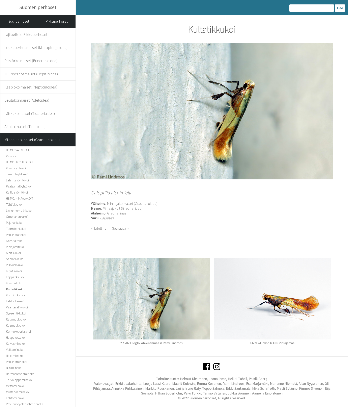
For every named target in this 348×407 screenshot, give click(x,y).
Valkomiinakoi (15, 350)
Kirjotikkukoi (14, 271)
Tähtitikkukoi (14, 204)
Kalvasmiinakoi (15, 343)
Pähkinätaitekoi (16, 235)
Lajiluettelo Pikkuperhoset (25, 34)
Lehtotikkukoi (15, 301)
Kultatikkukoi (15, 289)
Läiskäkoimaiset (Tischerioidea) (29, 113)
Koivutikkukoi (14, 283)
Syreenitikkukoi (16, 313)
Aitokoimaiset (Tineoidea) (25, 126)
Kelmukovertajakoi (18, 331)
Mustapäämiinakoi (17, 392)
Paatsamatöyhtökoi (18, 186)
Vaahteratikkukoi (17, 307)
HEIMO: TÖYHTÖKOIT (19, 162)
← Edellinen (99, 228)
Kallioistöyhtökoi (17, 192)
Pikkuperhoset (57, 21)
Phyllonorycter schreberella (24, 404)
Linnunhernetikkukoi (19, 210)
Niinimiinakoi (14, 368)
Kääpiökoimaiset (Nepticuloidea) (30, 87)
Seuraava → (120, 228)
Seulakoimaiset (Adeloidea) (26, 100)
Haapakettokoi (15, 337)
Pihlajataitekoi (15, 247)
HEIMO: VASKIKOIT (17, 150)
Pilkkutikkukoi (15, 265)
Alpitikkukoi (13, 253)
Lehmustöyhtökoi (17, 180)
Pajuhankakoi (14, 223)
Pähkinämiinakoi (16, 362)
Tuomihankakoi (16, 229)
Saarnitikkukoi (15, 259)
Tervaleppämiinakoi (19, 380)
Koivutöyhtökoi (16, 168)
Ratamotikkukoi (16, 319)
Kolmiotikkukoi (15, 295)
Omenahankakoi (17, 216)
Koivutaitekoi (14, 241)
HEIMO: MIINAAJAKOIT (19, 198)
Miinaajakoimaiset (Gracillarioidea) (32, 139)
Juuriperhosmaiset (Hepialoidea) (31, 73)
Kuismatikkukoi (15, 325)
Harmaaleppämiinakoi (20, 374)
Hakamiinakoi (14, 356)
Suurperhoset (18, 21)
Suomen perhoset (37, 7)
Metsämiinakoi (15, 386)
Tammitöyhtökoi (17, 174)
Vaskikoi (11, 156)
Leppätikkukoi (15, 277)
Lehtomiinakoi (15, 398)
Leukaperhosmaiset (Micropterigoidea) (36, 47)
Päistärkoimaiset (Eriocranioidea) (31, 60)
